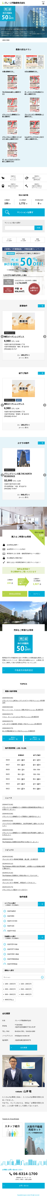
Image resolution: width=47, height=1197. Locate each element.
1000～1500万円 (10, 984)
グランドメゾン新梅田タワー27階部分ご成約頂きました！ (21, 816)
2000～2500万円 (10, 989)
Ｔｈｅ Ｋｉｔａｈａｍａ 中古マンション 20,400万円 (20, 717)
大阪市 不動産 (5, 40)
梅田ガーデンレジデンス (14, 337)
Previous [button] (2, 336)
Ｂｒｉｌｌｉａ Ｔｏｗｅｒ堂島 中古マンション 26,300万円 (22, 710)
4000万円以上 (9, 1000)
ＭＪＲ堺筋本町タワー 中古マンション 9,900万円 (18, 731)
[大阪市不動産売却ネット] (35, 1139)
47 (38, 765)
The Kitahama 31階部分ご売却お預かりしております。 (20, 875)
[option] (23, 337)
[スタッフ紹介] (12, 1130)
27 (22, 789)
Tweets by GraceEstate (10, 1119)
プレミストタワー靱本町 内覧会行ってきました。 (19, 882)
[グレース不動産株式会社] (13, 3)
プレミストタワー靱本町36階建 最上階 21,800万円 (20, 859)
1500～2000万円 (26, 984)
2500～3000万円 (26, 989)
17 (38, 760)
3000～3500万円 (10, 994)
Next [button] (44, 336)
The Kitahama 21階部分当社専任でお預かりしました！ (20, 842)
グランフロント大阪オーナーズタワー (14, 890)
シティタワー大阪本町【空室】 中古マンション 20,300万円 (22, 724)
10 (22, 760)
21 (22, 765)
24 (38, 779)
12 (38, 784)
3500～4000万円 (26, 994)
